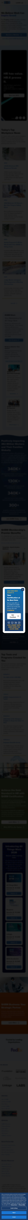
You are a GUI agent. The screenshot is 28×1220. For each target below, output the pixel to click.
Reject (14, 1212)
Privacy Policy (22, 1204)
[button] (14, 616)
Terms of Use (14, 1204)
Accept (14, 1217)
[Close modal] (22, 589)
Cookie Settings (14, 1208)
